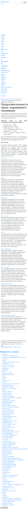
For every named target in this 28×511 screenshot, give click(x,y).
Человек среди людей (8, 501)
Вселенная (5, 369)
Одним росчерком (7, 402)
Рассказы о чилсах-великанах (10, 475)
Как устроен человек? (8, 410)
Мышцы (3, 178)
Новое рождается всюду (9, 405)
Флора (4, 494)
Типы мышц (4, 197)
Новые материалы (7, 453)
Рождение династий (8, 481)
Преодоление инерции (8, 396)
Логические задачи (8, 433)
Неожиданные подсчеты (9, 400)
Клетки (3, 232)
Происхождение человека (9, 464)
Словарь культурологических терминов (13, 459)
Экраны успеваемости (8, 463)
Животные (4, 49)
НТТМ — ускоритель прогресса (11, 407)
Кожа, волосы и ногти (8, 411)
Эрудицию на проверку (9, 504)
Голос (2, 298)
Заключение (6, 368)
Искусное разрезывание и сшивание (12, 397)
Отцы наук (5, 439)
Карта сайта (18, 347)
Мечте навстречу (7, 450)
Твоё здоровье (6, 469)
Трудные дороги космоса (9, 490)
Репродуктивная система (9, 466)
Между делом (6, 399)
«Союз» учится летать (8, 365)
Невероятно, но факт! (9, 352)
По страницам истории (9, 427)
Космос (3, 75)
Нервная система (7, 418)
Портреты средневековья (9, 442)
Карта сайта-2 (6, 380)
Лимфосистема (6, 414)
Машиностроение (7, 445)
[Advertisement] (14, 20)
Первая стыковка (7, 452)
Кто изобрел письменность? (10, 435)
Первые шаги (6, 408)
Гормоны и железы (7, 372)
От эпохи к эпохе (7, 438)
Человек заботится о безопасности (12, 500)
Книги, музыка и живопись (9, 388)
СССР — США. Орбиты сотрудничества (13, 484)
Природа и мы (6, 428)
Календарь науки (7, 422)
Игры (4, 379)
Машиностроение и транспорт (10, 447)
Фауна (4, 492)
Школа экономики (7, 503)
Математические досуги (9, 444)
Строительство (7, 472)
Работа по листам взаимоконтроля (12, 458)
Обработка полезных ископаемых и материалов (15, 449)
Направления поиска (8, 385)
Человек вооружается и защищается (12, 498)
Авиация (3, 35)
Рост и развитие (5, 267)
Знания (4, 377)
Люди (4, 390)
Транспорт (5, 489)
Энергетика (6, 497)
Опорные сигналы (7, 394)
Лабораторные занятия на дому (11, 431)
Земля (4, 371)
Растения (4, 91)
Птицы (4, 478)
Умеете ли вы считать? (8, 476)
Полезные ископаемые (8, 456)
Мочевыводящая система (9, 416)
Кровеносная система (8, 413)
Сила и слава (6, 483)
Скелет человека (7, 467)
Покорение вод (7, 441)
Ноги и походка (5, 216)
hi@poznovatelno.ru (9, 347)
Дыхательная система (8, 374)
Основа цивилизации (8, 436)
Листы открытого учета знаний (11, 383)
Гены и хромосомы (6, 249)
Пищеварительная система (10, 421)
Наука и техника (7, 425)
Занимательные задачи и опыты (11, 362)
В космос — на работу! (8, 366)
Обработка (5, 455)
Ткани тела (4, 158)
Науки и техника (7, 391)
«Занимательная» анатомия (8, 315)
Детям (4, 360)
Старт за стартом (7, 486)
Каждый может (7, 404)
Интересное (5, 70)
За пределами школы (4, 53)
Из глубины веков (4, 66)
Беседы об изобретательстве (10, 355)
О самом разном (7, 393)
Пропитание (6, 470)
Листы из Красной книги (9, 424)
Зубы (4, 376)
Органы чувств (6, 419)
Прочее (4, 473)
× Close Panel (4, 507)
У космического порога (9, 487)
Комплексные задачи (8, 430)
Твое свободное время (8, 461)
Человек (5, 495)
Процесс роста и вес (6, 283)
